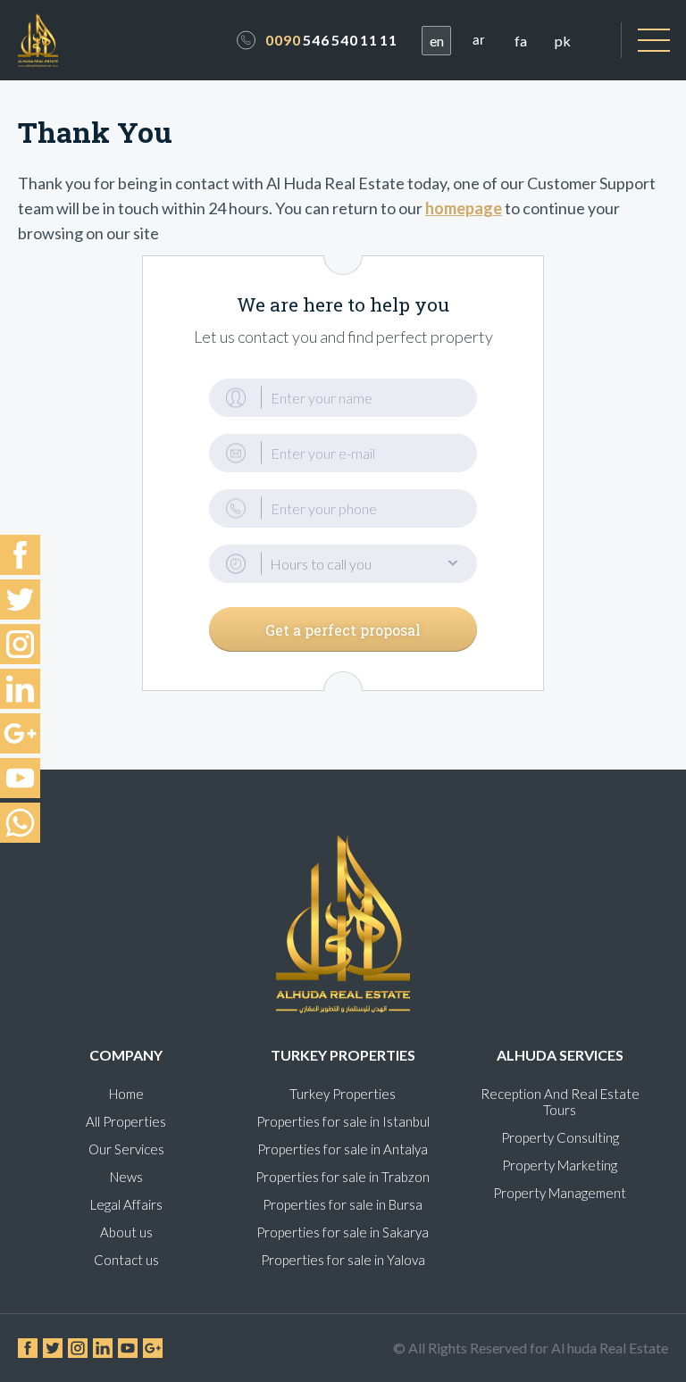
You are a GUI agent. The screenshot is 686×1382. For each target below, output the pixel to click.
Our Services (126, 1149)
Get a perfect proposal (343, 629)
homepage (463, 208)
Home (126, 1094)
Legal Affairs (126, 1204)
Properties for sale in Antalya (342, 1149)
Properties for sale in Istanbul (343, 1121)
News (126, 1177)
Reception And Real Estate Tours (560, 1102)
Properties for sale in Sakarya (342, 1232)
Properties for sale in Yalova (343, 1260)
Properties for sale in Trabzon (342, 1177)
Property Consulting (560, 1137)
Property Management (559, 1193)
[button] (343, 564)
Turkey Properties (342, 1094)
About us (126, 1232)
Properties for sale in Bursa (342, 1204)
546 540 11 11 (331, 39)
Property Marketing (559, 1165)
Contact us (126, 1260)
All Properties (126, 1121)
